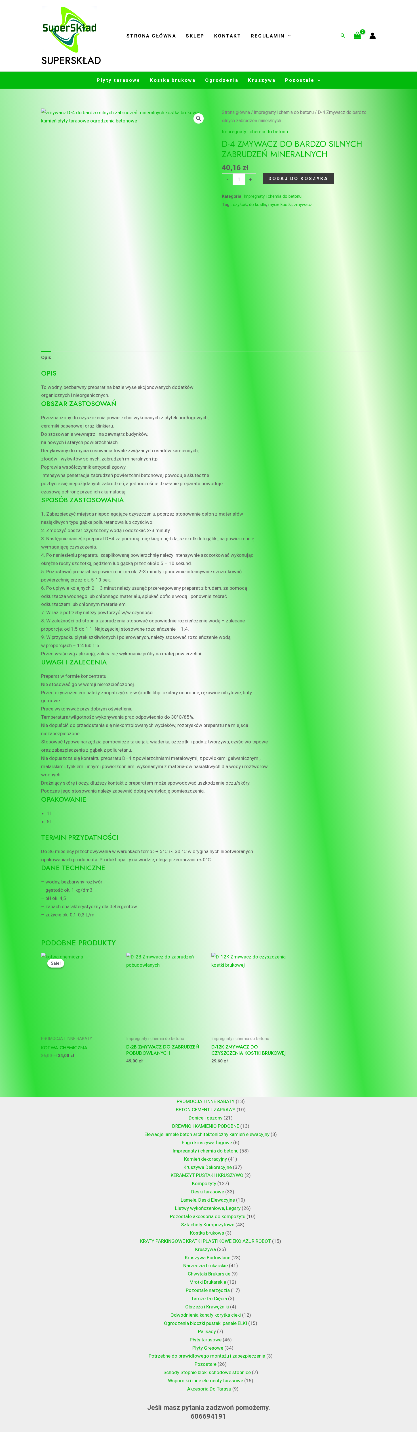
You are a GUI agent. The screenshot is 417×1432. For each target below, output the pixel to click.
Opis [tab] (46, 357)
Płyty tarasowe (118, 80)
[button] (198, 118)
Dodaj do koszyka (298, 178)
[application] (287, 36)
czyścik (240, 204)
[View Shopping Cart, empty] (357, 36)
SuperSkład (71, 60)
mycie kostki (280, 204)
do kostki (257, 204)
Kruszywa (261, 80)
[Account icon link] (372, 35)
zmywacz (303, 204)
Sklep (195, 36)
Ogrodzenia (221, 80)
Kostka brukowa (172, 80)
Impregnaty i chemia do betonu (284, 112)
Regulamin (268, 36)
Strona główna (151, 36)
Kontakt (227, 36)
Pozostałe (300, 80)
